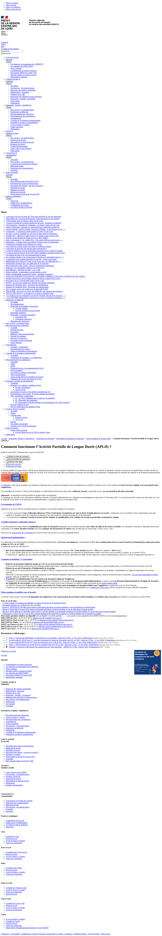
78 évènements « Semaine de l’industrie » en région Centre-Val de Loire (33, 225)
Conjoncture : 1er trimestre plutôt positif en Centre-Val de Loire (29, 231)
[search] (12, 51)
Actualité (13, 328)
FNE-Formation (16, 370)
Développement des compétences (22, 116)
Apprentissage (15, 118)
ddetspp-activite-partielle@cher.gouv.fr (47, 618)
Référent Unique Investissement (22, 334)
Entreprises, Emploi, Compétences (22, 439)
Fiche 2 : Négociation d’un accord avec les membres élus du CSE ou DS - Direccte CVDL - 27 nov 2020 (49, 645)
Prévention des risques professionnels (24, 183)
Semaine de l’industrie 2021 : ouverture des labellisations (27, 285)
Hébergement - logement (19, 92)
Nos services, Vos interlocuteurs (22, 88)
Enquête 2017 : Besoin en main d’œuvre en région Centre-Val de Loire (32, 236)
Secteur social (20, 390)
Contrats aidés (15, 415)
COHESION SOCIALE (19, 205)
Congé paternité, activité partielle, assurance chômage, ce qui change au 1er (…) (36, 229)
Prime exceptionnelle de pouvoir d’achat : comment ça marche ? (29, 274)
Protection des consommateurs (21, 168)
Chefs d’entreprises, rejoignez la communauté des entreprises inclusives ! (33, 227)
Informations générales (18, 77)
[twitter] (18, 466)
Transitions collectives (23, 319)
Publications (15, 103)
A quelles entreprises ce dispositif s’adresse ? (18, 522)
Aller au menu (11, 5)
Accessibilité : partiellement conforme (24, 934)
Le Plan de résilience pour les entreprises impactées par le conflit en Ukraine (34, 251)
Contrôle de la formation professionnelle (25, 120)
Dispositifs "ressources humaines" (23, 315)
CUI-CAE (19, 420)
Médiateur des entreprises (19, 321)
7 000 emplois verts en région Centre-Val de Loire (24, 221)
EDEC (13, 366)
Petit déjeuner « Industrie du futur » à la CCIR (23, 270)
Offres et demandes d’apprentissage (23, 351)
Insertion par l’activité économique (23, 426)
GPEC (12, 364)
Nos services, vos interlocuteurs (22, 110)
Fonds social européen (18, 430)
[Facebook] (10, 466)
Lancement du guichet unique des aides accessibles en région (28, 246)
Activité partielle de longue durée (27, 311)
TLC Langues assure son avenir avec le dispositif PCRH (27, 289)
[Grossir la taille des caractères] (18, 459)
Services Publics (94, 934)
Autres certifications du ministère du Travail (26, 377)
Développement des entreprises (22, 114)
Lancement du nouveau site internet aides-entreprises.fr (26, 249)
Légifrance (69, 934)
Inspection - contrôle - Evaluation (22, 99)
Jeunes (12, 413)
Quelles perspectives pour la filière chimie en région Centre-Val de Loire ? (33, 278)
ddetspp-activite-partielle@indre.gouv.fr (49, 622)
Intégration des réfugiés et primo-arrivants (26, 97)
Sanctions (14, 170)
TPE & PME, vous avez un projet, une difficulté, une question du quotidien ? (34, 291)
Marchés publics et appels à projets (23, 75)
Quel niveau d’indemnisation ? (13, 537)
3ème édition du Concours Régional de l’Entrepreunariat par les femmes (33, 219)
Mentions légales (80, 934)
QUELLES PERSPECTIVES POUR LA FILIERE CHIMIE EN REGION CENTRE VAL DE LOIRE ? (46, 276)
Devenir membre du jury (19, 405)
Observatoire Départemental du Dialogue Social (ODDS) (27, 928)
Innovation (14, 332)
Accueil (4, 439)
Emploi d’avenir (21, 417)
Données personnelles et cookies (51, 934)
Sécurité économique (18, 336)
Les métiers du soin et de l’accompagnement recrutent (26, 255)
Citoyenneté (14, 101)
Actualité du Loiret (13, 921)
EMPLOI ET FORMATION (21, 203)
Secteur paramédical (22, 387)
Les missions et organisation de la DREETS (26, 64)
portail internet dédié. (110, 583)
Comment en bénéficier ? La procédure (16, 559)
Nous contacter (16, 68)
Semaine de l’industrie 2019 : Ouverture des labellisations (27, 287)
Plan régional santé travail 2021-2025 (24, 181)
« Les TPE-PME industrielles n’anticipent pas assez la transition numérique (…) (35, 298)
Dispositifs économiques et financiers (24, 306)
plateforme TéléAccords (100, 587)
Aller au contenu (12, 3)
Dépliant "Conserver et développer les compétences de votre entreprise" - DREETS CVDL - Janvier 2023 (49, 647)
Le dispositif (5, 485)
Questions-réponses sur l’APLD (14, 605)
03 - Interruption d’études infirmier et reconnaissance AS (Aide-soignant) (42, 402)
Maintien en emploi (17, 190)
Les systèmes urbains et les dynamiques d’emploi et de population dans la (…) (35, 257)
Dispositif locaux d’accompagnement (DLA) (27, 368)
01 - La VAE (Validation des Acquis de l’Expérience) (35, 398)
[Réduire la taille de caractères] (18, 456)
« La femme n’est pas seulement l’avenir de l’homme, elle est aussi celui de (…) (35, 296)
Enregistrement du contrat (20, 349)
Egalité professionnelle (18, 146)
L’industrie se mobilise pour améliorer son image (24, 244)
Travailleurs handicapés (19, 424)
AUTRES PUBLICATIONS (21, 207)
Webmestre (5, 934)
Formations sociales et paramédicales (24, 123)
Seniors (13, 422)
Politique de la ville (17, 94)
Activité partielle (21, 308)
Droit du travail (11, 839)
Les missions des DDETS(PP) (21, 66)
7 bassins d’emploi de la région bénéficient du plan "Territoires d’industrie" (34, 223)
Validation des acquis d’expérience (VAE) (26, 379)
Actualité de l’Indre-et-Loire (16, 888)
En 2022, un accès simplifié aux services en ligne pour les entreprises (31, 234)
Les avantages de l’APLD (11, 504)
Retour (9, 62)
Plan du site (105, 934)
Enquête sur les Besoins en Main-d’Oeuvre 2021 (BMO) (27, 238)
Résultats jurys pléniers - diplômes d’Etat (25, 385)
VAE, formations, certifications (22, 396)
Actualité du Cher (12, 836)
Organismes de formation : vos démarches (26, 358)
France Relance (16, 343)
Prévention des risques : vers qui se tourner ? (27, 186)
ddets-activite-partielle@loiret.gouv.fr (45, 629)
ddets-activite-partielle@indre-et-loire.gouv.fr (55, 624)
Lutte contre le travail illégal (20, 149)
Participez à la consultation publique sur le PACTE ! (25, 268)
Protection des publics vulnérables (23, 90)
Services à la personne (18, 338)
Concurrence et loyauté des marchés (23, 164)
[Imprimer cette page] (14, 462)
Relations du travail (17, 144)
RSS (2, 47)
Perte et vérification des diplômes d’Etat (25, 407)
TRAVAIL (14, 201)
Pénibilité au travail (17, 188)
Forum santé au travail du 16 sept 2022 (24, 194)
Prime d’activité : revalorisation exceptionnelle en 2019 (26, 272)
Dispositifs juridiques (18, 313)
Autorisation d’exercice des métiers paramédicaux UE (30, 392)
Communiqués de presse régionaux (23, 71)
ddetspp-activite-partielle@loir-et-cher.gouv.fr (56, 627)
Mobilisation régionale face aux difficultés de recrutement (27, 264)
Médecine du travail (17, 192)
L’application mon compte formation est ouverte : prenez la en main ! (31, 259)
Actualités (14, 86)
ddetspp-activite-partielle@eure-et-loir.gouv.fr (56, 620)
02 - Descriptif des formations (26, 400)
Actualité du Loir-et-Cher (15, 903)
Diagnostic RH (20, 317)
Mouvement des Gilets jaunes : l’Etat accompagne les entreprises (30, 266)
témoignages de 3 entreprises (23, 533)
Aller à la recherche (13, 7)
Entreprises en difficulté (19, 112)
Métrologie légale (16, 166)
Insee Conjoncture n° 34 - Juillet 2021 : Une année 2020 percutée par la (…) (34, 240)
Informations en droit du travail (22, 142)
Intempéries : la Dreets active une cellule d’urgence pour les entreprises (32, 242)
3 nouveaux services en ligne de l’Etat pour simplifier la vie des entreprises (33, 217)
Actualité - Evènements (19, 347)
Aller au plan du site (13, 9)
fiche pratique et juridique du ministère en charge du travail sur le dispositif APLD (35, 603)
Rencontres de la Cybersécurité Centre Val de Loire (25, 281)
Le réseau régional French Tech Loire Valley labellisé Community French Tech (35, 253)
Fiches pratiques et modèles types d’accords (18, 592)
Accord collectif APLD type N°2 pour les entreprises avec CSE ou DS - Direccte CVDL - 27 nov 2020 (48, 642)
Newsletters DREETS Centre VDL (23, 73)
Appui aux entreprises (14, 843)
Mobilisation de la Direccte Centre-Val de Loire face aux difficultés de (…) (34, 261)
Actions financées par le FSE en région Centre (32, 432)
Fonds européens (16, 127)
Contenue (4, 42)
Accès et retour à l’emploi (20, 125)
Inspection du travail (18, 140)
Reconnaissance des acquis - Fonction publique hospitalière (32, 394)
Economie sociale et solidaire (21, 340)
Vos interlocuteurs (17, 304)
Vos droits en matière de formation (23, 373)
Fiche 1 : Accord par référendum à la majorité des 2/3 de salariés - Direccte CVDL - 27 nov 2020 (45, 638)
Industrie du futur (16, 330)
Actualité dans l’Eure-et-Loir (16, 852)
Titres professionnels (18, 375)
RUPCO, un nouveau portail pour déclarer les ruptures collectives (30, 283)
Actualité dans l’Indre (14, 868)
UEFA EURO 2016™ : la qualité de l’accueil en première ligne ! (30, 293)
